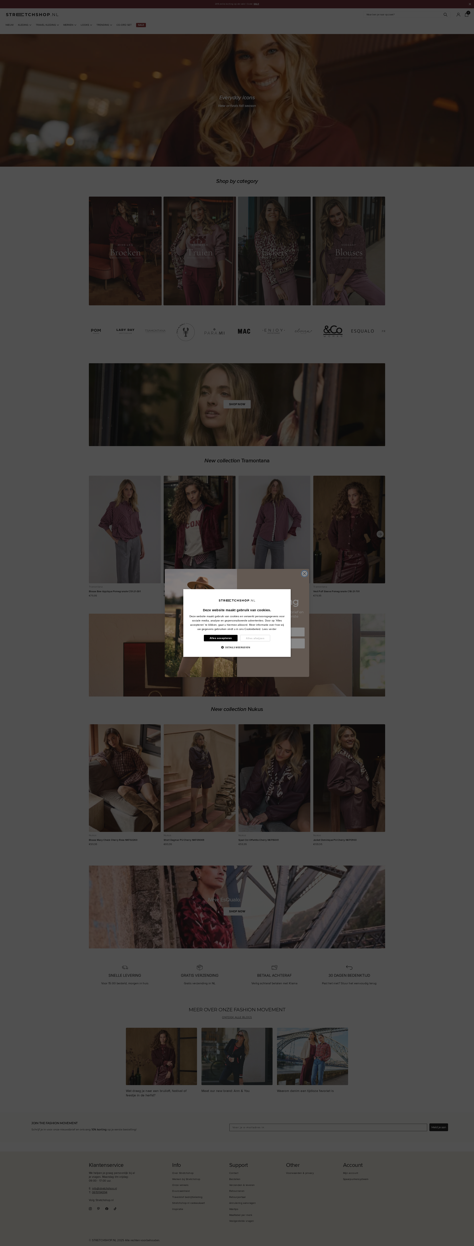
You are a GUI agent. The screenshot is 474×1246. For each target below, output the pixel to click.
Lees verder (269, 629)
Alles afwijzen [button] (255, 638)
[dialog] (237, 623)
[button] (237, 647)
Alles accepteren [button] (221, 638)
